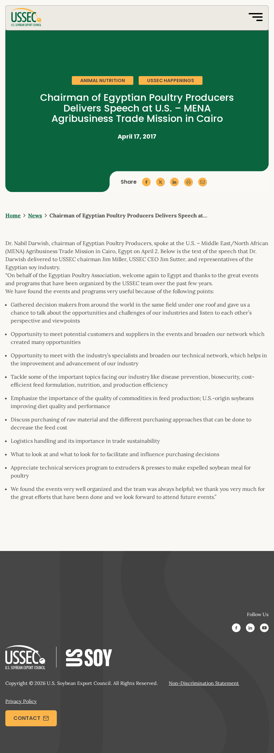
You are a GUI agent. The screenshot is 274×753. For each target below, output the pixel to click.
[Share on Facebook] (146, 182)
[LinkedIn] (250, 628)
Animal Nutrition (102, 80)
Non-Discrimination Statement (204, 683)
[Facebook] (236, 628)
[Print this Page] (188, 182)
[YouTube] (264, 628)
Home (13, 215)
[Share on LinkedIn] (174, 182)
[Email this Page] (202, 182)
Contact (26, 718)
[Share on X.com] (160, 182)
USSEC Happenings (170, 80)
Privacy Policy (21, 701)
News (35, 215)
